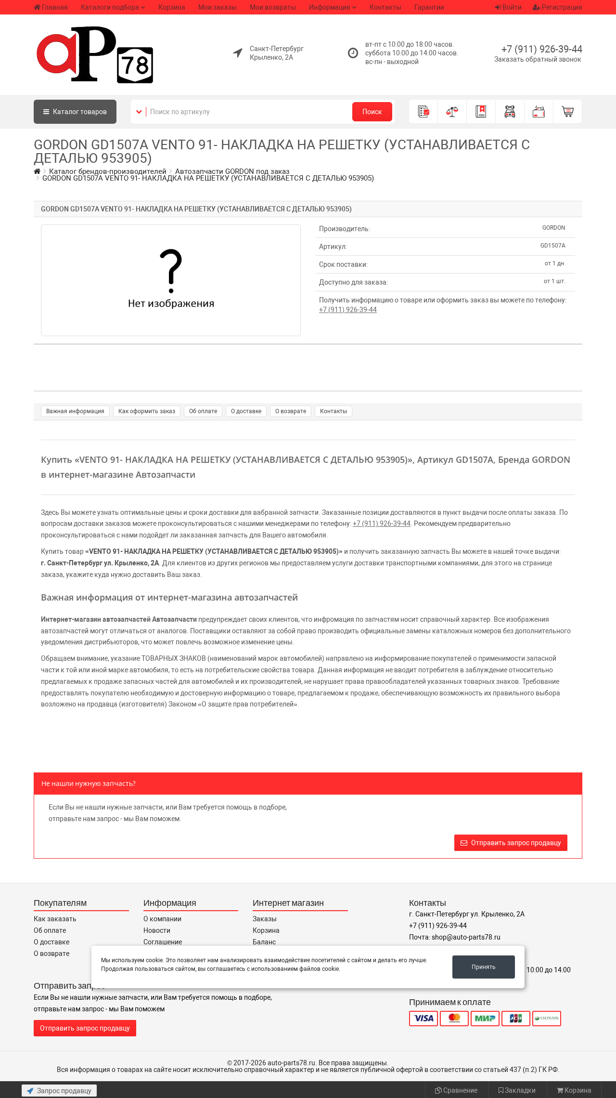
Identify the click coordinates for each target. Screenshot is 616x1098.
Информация (329, 7)
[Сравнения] (452, 112)
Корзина (171, 7)
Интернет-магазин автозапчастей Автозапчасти (119, 619)
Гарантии (429, 7)
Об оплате (203, 411)
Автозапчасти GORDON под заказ (232, 171)
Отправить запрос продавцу (515, 843)
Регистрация (561, 7)
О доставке (246, 411)
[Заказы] (423, 112)
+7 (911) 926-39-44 (541, 49)
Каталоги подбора (110, 7)
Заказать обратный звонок (537, 59)
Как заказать (55, 919)
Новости (156, 930)
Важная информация (75, 411)
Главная (55, 7)
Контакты (385, 7)
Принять (484, 967)
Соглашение (162, 942)
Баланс (264, 942)
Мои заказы (217, 7)
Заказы (265, 919)
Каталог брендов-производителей (108, 171)
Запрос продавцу (63, 1091)
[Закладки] (481, 112)
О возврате (290, 411)
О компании (162, 919)
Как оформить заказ (146, 411)
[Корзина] (567, 112)
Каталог (79, 112)
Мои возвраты (273, 7)
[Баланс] (539, 112)
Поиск (372, 112)
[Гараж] (510, 112)
